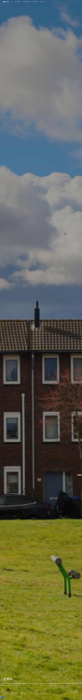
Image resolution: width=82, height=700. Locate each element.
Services (41, 1)
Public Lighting (18, 1)
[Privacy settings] (2, 697)
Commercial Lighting (26, 1)
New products (35, 1)
